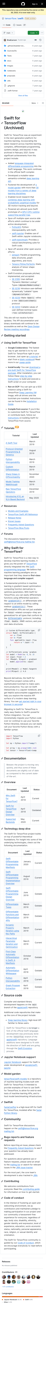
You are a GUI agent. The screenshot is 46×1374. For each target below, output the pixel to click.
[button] (39, 630)
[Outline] (43, 103)
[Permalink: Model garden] (2, 1073)
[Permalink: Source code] (2, 995)
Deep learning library (17, 1020)
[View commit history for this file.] (40, 40)
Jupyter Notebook (12, 1062)
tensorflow (10, 18)
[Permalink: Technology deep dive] (2, 828)
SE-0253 (16, 307)
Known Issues (14, 521)
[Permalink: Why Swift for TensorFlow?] (2, 549)
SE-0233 (16, 297)
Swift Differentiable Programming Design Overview (12, 894)
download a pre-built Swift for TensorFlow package (24, 370)
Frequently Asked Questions (21, 524)
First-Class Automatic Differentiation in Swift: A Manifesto (12, 957)
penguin (15, 255)
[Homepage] (23, 4)
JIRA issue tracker (24, 1167)
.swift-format (12, 91)
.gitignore (11, 86)
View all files (23, 95)
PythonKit (16, 227)
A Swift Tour (11, 443)
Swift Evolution (25, 1048)
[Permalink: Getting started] (2, 335)
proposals (11, 76)
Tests (9, 56)
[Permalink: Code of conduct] (2, 1198)
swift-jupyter (18, 233)
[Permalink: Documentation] (2, 758)
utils (8, 81)
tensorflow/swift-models (15, 1079)
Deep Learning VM (27, 392)
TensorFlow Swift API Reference (23, 514)
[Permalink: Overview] (2, 782)
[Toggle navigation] (4, 4)
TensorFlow (31, 563)
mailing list (15, 1164)
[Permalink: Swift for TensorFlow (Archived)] (2, 123)
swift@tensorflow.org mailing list (19, 542)
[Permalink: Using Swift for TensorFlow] (2, 342)
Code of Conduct (26, 1243)
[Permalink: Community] (2, 1119)
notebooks (11, 71)
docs (9, 61)
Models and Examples (18, 511)
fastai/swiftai (10, 1107)
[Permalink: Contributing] (2, 1181)
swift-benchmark (20, 239)
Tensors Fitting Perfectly (23, 264)
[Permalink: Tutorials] (2, 427)
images (10, 66)
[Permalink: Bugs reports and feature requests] (2, 1138)
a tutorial (33, 356)
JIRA (35, 1175)
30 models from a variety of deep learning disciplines (23, 190)
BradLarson (12, 40)
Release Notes (14, 518)
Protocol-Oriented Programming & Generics (14, 452)
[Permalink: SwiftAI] (2, 1102)
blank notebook (27, 359)
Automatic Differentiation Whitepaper (12, 970)
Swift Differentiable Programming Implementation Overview (13, 878)
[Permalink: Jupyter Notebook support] (2, 1057)
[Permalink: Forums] (2, 534)
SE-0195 (16, 279)
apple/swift (22, 1007)
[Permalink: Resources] (2, 506)
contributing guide (31, 1189)
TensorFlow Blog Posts (18, 528)
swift (20, 18)
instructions (13, 418)
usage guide (25, 362)
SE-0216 (16, 288)
